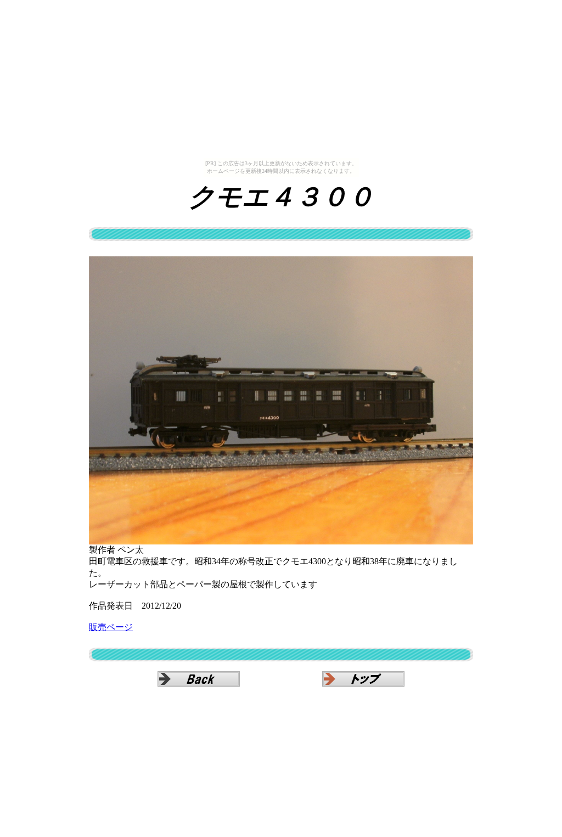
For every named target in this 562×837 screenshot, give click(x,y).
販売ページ (111, 627)
